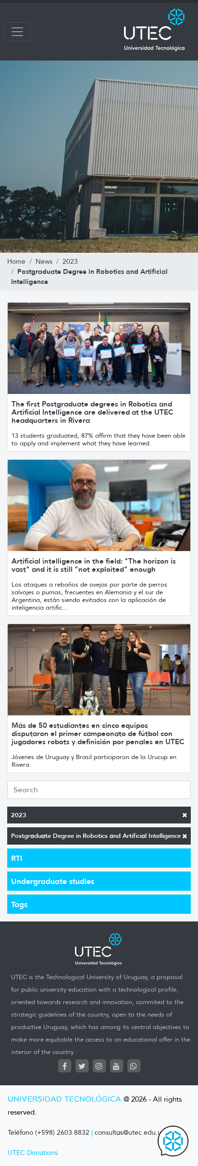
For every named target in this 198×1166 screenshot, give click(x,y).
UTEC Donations (33, 1153)
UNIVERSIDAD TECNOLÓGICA (64, 1099)
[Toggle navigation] (17, 31)
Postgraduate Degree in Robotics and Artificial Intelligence (96, 836)
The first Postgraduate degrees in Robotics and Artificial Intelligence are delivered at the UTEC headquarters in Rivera (92, 412)
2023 (18, 815)
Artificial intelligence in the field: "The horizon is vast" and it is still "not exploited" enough (94, 565)
